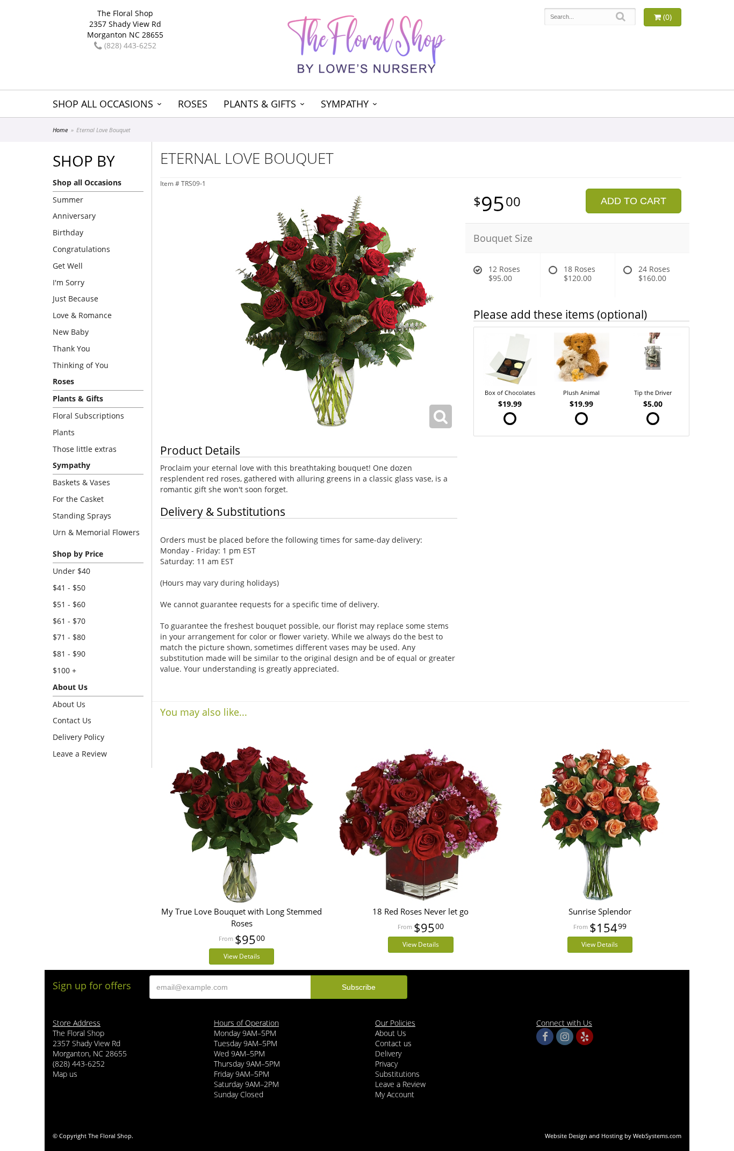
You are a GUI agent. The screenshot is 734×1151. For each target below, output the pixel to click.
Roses (192, 103)
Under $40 (71, 571)
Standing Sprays (82, 515)
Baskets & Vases (81, 482)
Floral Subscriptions (88, 416)
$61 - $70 (69, 621)
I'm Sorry (68, 282)
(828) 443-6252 (129, 45)
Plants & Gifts (260, 103)
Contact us (393, 1043)
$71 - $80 (69, 637)
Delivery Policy (78, 737)
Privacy (386, 1064)
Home (60, 130)
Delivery (388, 1053)
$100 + (64, 670)
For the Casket (78, 499)
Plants (64, 432)
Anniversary (74, 216)
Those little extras (85, 449)
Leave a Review (80, 754)
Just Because (75, 298)
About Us (69, 704)
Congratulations (81, 249)
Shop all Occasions (103, 103)
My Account (394, 1094)
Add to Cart (633, 201)
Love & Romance (82, 315)
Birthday (68, 232)
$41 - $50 (69, 587)
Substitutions (397, 1074)
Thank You (71, 348)
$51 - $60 (69, 604)
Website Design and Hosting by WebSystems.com (613, 1136)
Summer (68, 200)
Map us (65, 1074)
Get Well (68, 266)
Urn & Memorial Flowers (96, 532)
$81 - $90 (69, 654)
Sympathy (345, 103)
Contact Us (72, 720)
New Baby (71, 332)
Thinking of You (81, 365)
